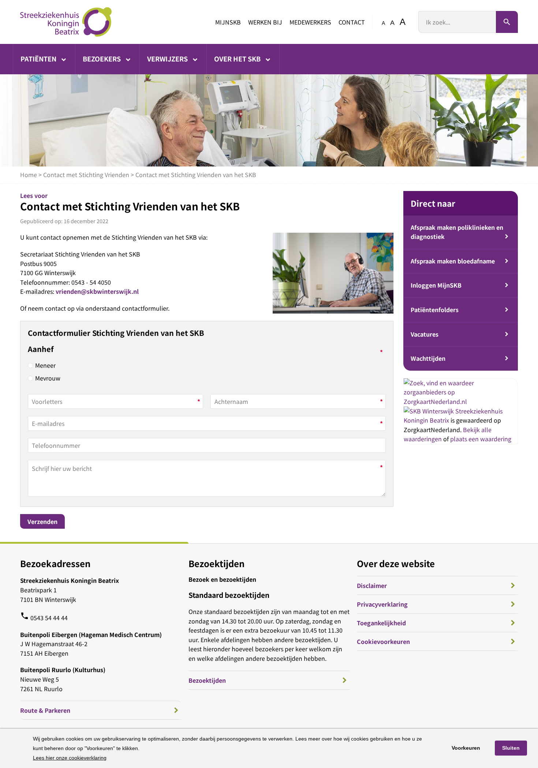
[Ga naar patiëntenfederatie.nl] (429, 411)
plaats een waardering (480, 438)
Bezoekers (102, 58)
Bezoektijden (207, 680)
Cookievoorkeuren (383, 641)
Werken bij (265, 22)
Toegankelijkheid (381, 622)
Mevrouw (47, 378)
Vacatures (424, 334)
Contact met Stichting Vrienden (86, 174)
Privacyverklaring (382, 604)
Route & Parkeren (45, 710)
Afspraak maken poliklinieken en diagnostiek (457, 232)
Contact (352, 22)
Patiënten (39, 58)
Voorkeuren (466, 748)
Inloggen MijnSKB (436, 285)
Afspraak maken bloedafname (453, 260)
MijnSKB (228, 22)
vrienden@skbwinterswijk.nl (97, 291)
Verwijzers (168, 58)
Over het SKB (238, 58)
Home (28, 174)
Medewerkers (310, 22)
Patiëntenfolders (435, 309)
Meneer (45, 365)
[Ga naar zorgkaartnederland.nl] (461, 401)
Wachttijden (428, 358)
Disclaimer (372, 585)
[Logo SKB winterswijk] (66, 22)
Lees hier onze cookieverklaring (70, 758)
